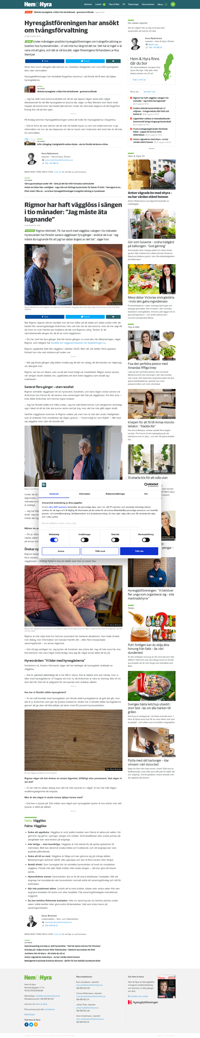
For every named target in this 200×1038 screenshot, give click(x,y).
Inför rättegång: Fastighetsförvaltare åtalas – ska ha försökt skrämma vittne (72, 144)
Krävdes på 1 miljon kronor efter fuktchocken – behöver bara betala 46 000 (59, 950)
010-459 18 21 (51, 925)
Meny (160, 4)
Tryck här (58, 172)
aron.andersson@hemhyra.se (90, 1019)
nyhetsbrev (49, 1009)
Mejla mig (153, 44)
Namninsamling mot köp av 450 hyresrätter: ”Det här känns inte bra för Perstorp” (62, 946)
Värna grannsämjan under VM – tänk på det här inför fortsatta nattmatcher (59, 184)
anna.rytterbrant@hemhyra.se (59, 160)
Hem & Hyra (41, 1004)
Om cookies (170, 1036)
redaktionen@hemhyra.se (48, 996)
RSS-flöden (29, 1014)
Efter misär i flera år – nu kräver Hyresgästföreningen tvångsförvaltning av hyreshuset (64, 191)
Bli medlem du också (138, 996)
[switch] (85, 540)
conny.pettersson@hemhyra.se (90, 996)
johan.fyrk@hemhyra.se (87, 1007)
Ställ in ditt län (139, 79)
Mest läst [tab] (134, 91)
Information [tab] (84, 494)
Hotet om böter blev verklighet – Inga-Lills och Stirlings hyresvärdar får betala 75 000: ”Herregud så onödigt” (75, 187)
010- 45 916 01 (51, 163)
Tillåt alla (139, 551)
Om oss (161, 1036)
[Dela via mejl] (113, 61)
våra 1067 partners (57, 507)
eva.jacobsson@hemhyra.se (89, 985)
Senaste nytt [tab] (150, 91)
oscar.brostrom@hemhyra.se (58, 922)
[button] (100, 4)
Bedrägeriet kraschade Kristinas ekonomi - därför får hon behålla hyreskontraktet (62, 961)
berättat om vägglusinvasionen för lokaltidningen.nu (78, 342)
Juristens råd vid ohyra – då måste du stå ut (44, 953)
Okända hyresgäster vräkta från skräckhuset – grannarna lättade (67, 92)
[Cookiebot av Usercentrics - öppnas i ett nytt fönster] (146, 485)
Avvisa (61, 551)
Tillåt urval (100, 551)
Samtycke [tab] (54, 494)
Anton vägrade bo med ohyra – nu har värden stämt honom (52, 957)
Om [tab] (146, 494)
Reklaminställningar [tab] (115, 494)
